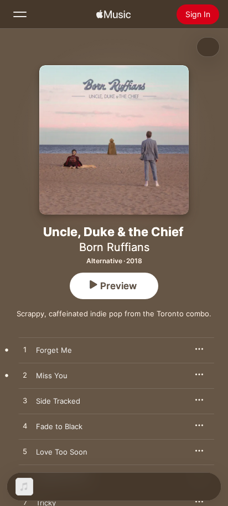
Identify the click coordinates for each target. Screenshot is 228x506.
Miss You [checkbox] (52, 375)
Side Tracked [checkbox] (58, 401)
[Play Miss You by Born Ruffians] (25, 375)
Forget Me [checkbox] (54, 350)
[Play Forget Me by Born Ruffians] (25, 350)
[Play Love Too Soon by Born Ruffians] (25, 452)
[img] (113, 14)
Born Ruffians (114, 247)
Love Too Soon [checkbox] (61, 451)
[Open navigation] (20, 14)
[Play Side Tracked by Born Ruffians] (25, 401)
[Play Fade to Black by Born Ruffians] (25, 426)
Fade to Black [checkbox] (59, 426)
